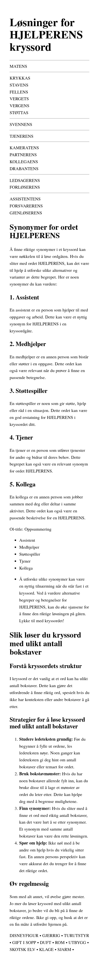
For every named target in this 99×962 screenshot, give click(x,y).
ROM (60, 942)
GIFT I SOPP (24, 942)
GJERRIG (51, 935)
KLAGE (46, 949)
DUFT (45, 942)
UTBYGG (77, 942)
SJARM (64, 949)
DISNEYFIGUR (24, 935)
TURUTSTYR (76, 935)
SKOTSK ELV (22, 949)
